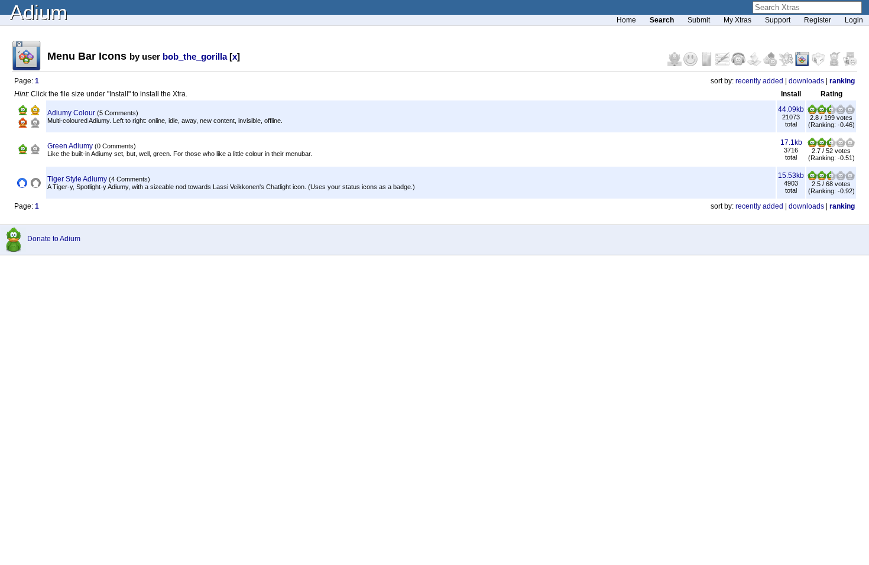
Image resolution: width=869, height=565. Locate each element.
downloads (806, 81)
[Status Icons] (771, 64)
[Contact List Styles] (707, 64)
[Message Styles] (723, 64)
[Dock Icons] (675, 64)
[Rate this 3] (831, 112)
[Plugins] (819, 64)
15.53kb (791, 175)
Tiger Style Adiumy (77, 179)
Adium (38, 12)
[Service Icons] (787, 64)
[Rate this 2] (821, 112)
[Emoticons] (691, 64)
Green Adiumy (70, 146)
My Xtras (737, 20)
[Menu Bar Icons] (803, 64)
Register (817, 20)
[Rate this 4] (840, 112)
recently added (759, 81)
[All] (850, 64)
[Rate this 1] (812, 112)
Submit (699, 20)
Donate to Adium (53, 239)
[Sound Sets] (739, 64)
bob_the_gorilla (195, 56)
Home (626, 20)
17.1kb (791, 142)
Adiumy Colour (71, 113)
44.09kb (791, 109)
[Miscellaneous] (835, 64)
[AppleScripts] (755, 64)
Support (777, 20)
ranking (842, 81)
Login (854, 20)
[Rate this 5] (850, 112)
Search (662, 20)
